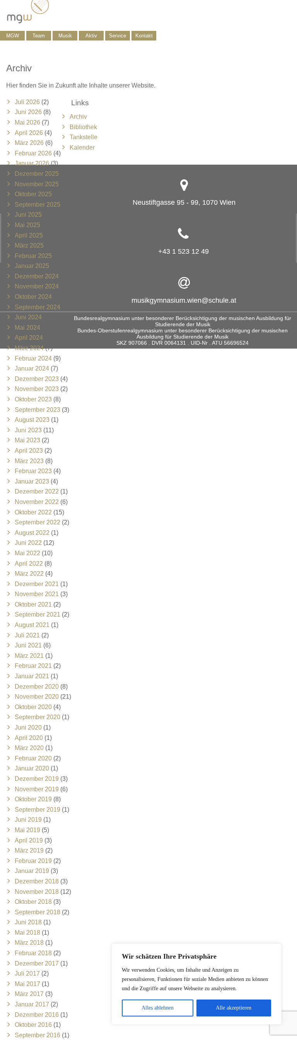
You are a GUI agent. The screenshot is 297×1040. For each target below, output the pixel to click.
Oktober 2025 (33, 194)
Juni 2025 (28, 214)
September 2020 (37, 717)
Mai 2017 (27, 984)
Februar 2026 (33, 153)
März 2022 (29, 573)
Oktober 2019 (33, 799)
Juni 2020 (28, 727)
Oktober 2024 (33, 296)
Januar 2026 (32, 163)
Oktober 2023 (33, 399)
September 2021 (37, 614)
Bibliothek (83, 127)
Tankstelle (83, 137)
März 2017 (29, 994)
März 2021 (29, 655)
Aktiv (91, 36)
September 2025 (37, 204)
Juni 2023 (28, 430)
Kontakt (144, 36)
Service (117, 36)
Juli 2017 (27, 973)
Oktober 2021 (33, 604)
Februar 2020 (33, 758)
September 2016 (37, 1035)
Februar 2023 (33, 471)
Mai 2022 (27, 553)
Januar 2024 (32, 368)
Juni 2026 (28, 112)
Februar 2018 (33, 953)
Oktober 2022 (33, 512)
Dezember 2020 (37, 686)
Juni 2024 (28, 317)
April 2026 (29, 133)
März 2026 (29, 143)
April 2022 (29, 563)
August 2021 (32, 625)
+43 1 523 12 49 (183, 251)
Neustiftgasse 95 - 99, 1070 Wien (184, 202)
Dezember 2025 (37, 173)
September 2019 (37, 809)
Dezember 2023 (37, 379)
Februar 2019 (33, 861)
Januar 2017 (32, 1004)
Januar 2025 (32, 266)
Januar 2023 (32, 481)
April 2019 (29, 840)
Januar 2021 (32, 676)
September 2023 (37, 409)
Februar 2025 (33, 256)
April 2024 (29, 337)
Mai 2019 (27, 830)
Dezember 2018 (37, 881)
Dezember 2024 (37, 276)
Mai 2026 (27, 122)
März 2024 (29, 348)
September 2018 (37, 912)
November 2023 (37, 389)
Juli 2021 (27, 635)
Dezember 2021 (37, 584)
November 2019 (37, 789)
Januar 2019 (32, 871)
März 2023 (29, 461)
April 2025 (29, 235)
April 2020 (29, 738)
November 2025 (37, 184)
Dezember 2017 (37, 963)
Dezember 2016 (37, 1014)
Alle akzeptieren (233, 1008)
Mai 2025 (27, 225)
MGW (12, 36)
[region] (196, 984)
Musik (65, 36)
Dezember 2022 (37, 491)
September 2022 (37, 522)
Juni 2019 (28, 819)
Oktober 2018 (33, 901)
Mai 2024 (27, 327)
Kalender (82, 147)
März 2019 (29, 850)
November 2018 (37, 891)
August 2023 (32, 419)
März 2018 (29, 942)
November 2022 (37, 502)
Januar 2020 (32, 768)
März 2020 (29, 748)
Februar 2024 (33, 358)
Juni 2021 (28, 645)
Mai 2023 (27, 440)
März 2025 (29, 245)
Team (38, 36)
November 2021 (37, 594)
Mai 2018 (27, 932)
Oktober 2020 (33, 707)
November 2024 (37, 286)
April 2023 (29, 450)
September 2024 (37, 307)
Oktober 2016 (33, 1024)
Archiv (78, 116)
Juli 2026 (27, 102)
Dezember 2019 (37, 778)
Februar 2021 (33, 665)
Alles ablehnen (158, 1008)
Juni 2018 (28, 922)
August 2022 (32, 532)
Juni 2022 (28, 542)
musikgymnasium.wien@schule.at (183, 300)
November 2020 (37, 696)
